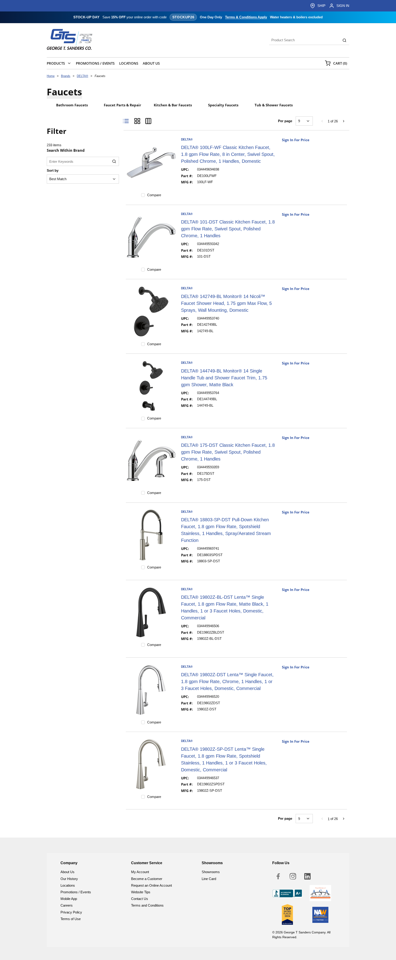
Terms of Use (70, 919)
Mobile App (68, 899)
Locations (67, 885)
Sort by (52, 170)
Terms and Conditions (147, 905)
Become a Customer (146, 879)
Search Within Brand (66, 150)
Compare (154, 195)
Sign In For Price (295, 140)
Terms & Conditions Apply (246, 17)
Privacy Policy (71, 912)
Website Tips (140, 892)
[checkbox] (143, 195)
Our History (69, 879)
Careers (66, 905)
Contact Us (139, 899)
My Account (140, 872)
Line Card (209, 879)
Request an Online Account (151, 885)
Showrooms (211, 872)
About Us (67, 872)
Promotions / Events (75, 892)
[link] (322, 121)
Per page (285, 121)
